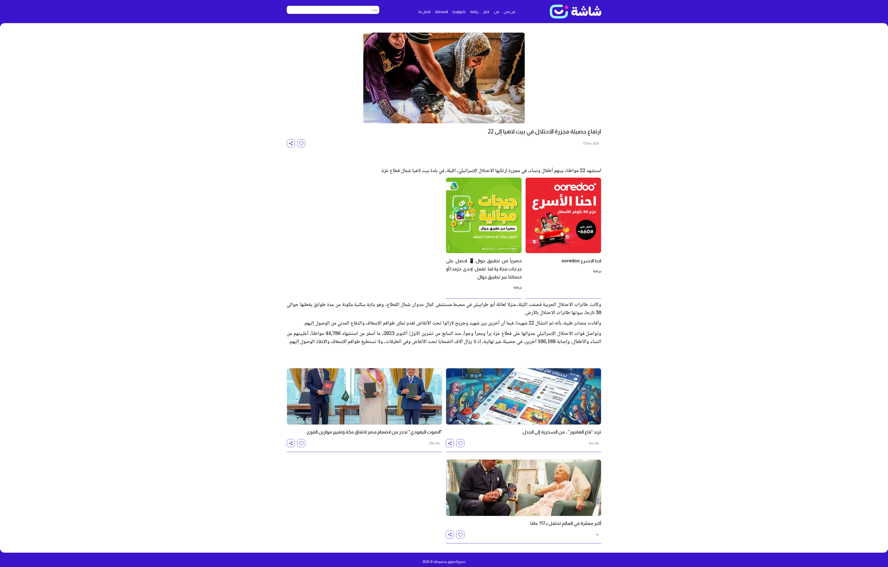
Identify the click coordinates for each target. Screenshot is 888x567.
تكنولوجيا (459, 12)
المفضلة (441, 12)
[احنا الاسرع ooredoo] (563, 215)
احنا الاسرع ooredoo (581, 260)
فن (496, 12)
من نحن (509, 12)
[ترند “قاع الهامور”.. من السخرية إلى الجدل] (523, 396)
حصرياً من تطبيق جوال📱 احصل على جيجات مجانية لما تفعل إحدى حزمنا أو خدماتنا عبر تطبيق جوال (484, 268)
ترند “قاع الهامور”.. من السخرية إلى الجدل (561, 431)
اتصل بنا (424, 12)
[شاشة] (575, 12)
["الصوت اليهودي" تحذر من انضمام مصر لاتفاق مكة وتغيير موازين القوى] (364, 396)
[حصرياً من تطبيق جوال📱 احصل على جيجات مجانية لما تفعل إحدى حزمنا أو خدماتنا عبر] (484, 215)
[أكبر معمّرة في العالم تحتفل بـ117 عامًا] (523, 487)
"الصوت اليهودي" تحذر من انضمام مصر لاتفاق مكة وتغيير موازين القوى (374, 431)
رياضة (474, 12)
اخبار (486, 12)
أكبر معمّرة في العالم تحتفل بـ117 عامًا (565, 523)
